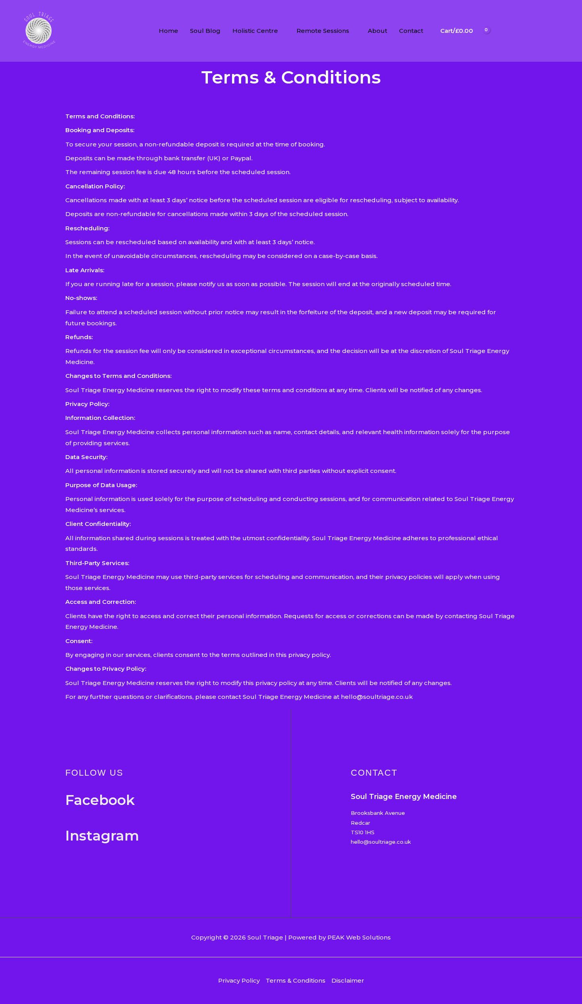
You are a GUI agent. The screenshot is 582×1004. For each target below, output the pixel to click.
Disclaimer (347, 980)
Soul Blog (205, 30)
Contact (411, 30)
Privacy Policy (239, 980)
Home (168, 30)
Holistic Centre (255, 30)
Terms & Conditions (295, 980)
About (377, 30)
